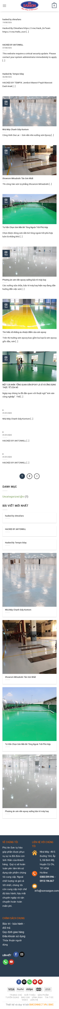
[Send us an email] (22, 954)
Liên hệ (34, 1000)
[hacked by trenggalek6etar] (29, 5)
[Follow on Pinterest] (34, 981)
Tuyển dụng (12, 997)
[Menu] (4, 6)
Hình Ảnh (37, 997)
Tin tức (49, 997)
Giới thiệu (29, 995)
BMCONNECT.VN (38, 1004)
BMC (51, 1004)
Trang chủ (16, 995)
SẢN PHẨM (43, 995)
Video (25, 1000)
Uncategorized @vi (13, 496)
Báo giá (25, 997)
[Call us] (5, 962)
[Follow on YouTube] (11, 962)
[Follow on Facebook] (16, 954)
